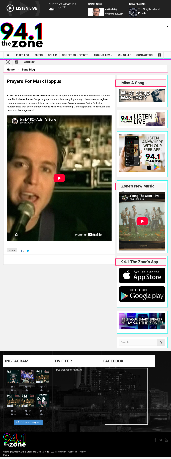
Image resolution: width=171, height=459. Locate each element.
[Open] (13, 376)
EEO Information (58, 451)
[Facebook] (159, 55)
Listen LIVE (22, 55)
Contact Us (144, 55)
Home (11, 69)
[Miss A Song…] (142, 95)
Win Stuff (124, 55)
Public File (72, 451)
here (30, 103)
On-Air (52, 55)
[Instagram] (17, 62)
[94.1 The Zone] (21, 34)
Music (39, 55)
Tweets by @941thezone (69, 370)
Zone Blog (28, 69)
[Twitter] (8, 62)
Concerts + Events (75, 55)
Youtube (29, 62)
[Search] (161, 342)
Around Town (103, 55)
